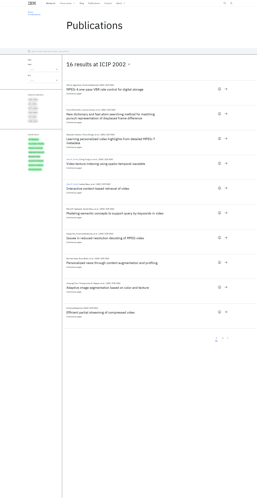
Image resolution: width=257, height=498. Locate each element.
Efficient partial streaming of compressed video (100, 312)
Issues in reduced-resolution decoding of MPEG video (105, 238)
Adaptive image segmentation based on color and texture (107, 288)
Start (29, 64)
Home (30, 12)
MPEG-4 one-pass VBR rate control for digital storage (104, 89)
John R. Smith (72, 159)
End (29, 75)
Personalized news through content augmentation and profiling (112, 263)
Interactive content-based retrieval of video (97, 188)
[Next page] (227, 338)
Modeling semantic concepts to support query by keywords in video (114, 213)
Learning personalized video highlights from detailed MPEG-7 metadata (110, 141)
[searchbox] (128, 51)
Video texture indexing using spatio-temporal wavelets (105, 164)
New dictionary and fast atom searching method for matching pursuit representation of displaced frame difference (110, 116)
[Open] (56, 69)
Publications (35, 14)
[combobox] (44, 69)
